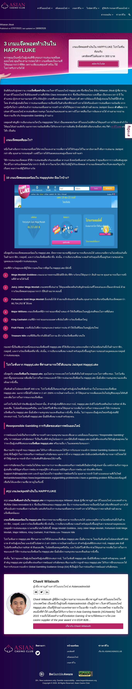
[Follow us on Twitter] (37, 653)
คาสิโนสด (116, 126)
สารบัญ (128, 131)
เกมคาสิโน (76, 8)
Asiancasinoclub (81, 586)
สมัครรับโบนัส (98, 64)
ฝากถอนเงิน (106, 15)
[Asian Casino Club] (13, 5)
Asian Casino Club (82, 683)
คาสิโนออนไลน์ (43, 8)
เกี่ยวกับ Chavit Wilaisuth (78, 626)
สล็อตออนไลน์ (61, 8)
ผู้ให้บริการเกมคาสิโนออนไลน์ (114, 8)
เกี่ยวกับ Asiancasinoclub (110, 651)
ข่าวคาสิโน (120, 15)
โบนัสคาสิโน (91, 8)
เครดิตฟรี (71, 651)
